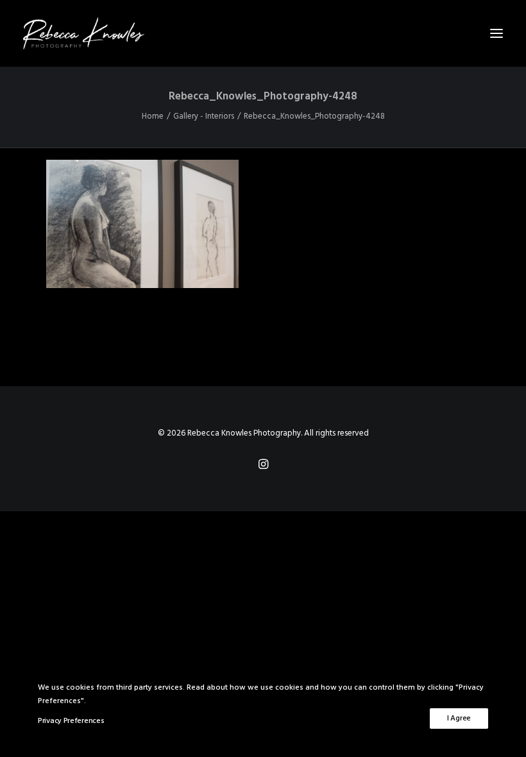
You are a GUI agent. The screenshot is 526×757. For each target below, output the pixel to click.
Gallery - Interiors (203, 116)
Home (153, 116)
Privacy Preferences (71, 721)
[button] (496, 33)
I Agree (459, 718)
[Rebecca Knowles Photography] (263, 33)
